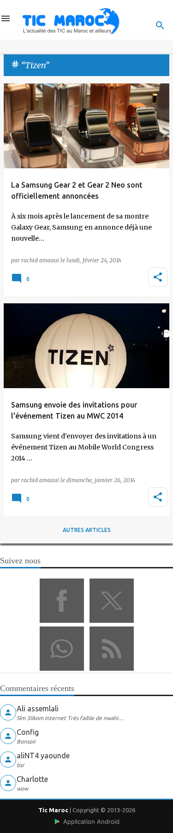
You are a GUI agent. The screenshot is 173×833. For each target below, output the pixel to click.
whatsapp (62, 648)
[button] (158, 277)
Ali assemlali (38, 708)
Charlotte (32, 779)
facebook (62, 601)
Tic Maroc (53, 810)
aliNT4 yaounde (43, 755)
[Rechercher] (160, 25)
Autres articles (87, 530)
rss (111, 648)
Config (28, 732)
